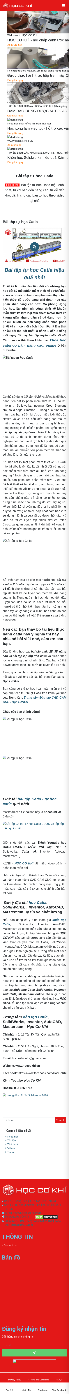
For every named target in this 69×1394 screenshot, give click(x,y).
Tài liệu (11, 1140)
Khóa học (12, 1136)
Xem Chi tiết (14, 44)
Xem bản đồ (14, 144)
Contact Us (10, 1245)
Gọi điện (10, 1390)
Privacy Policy (14, 1380)
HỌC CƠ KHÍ (24, 863)
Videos (11, 1148)
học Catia (37, 902)
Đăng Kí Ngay (15, 133)
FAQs (60, 1380)
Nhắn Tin (26, 1390)
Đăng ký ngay (15, 80)
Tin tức (11, 1152)
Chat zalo (42, 1390)
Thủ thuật (13, 1144)
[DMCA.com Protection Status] (51, 1217)
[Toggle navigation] (63, 6)
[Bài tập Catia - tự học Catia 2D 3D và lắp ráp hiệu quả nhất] (34, 825)
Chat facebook (59, 1390)
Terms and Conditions (39, 1380)
